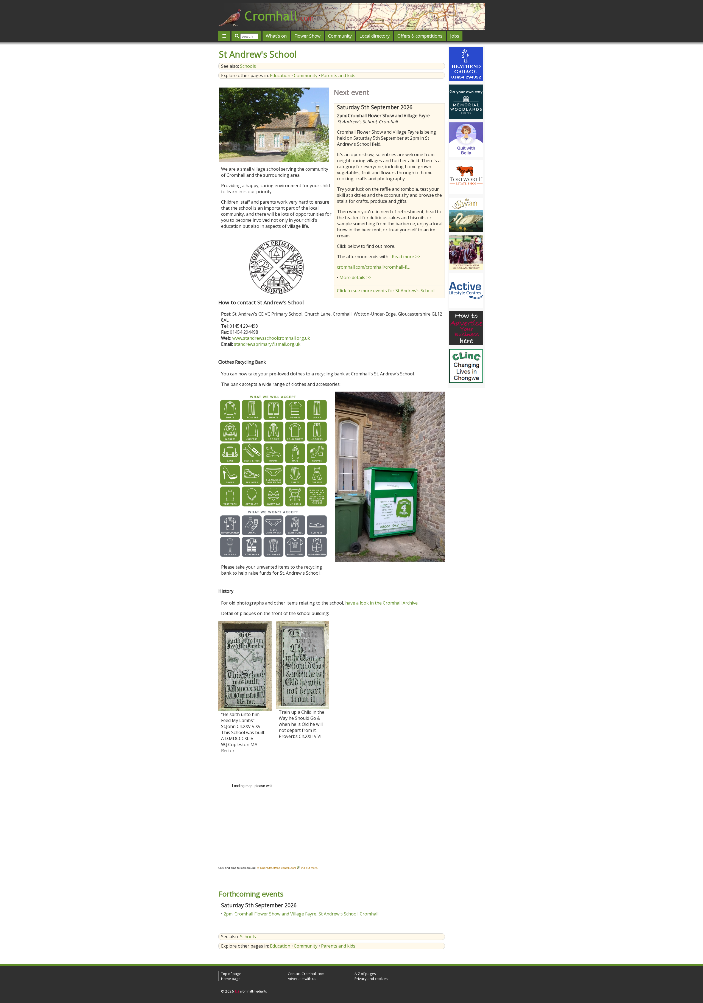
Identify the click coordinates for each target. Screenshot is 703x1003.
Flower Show (307, 36)
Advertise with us (302, 978)
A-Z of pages (365, 973)
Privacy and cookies (371, 978)
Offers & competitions (419, 36)
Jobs (454, 36)
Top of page (231, 973)
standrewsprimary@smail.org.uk (267, 344)
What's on (276, 36)
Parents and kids (338, 75)
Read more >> (406, 257)
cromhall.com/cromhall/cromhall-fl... (373, 267)
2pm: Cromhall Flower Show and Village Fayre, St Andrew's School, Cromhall (301, 914)
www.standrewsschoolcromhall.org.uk (271, 338)
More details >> (355, 277)
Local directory (374, 36)
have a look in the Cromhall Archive (381, 603)
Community (340, 36)
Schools (248, 66)
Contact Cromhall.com (306, 973)
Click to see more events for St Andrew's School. (386, 291)
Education (280, 75)
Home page (231, 978)
